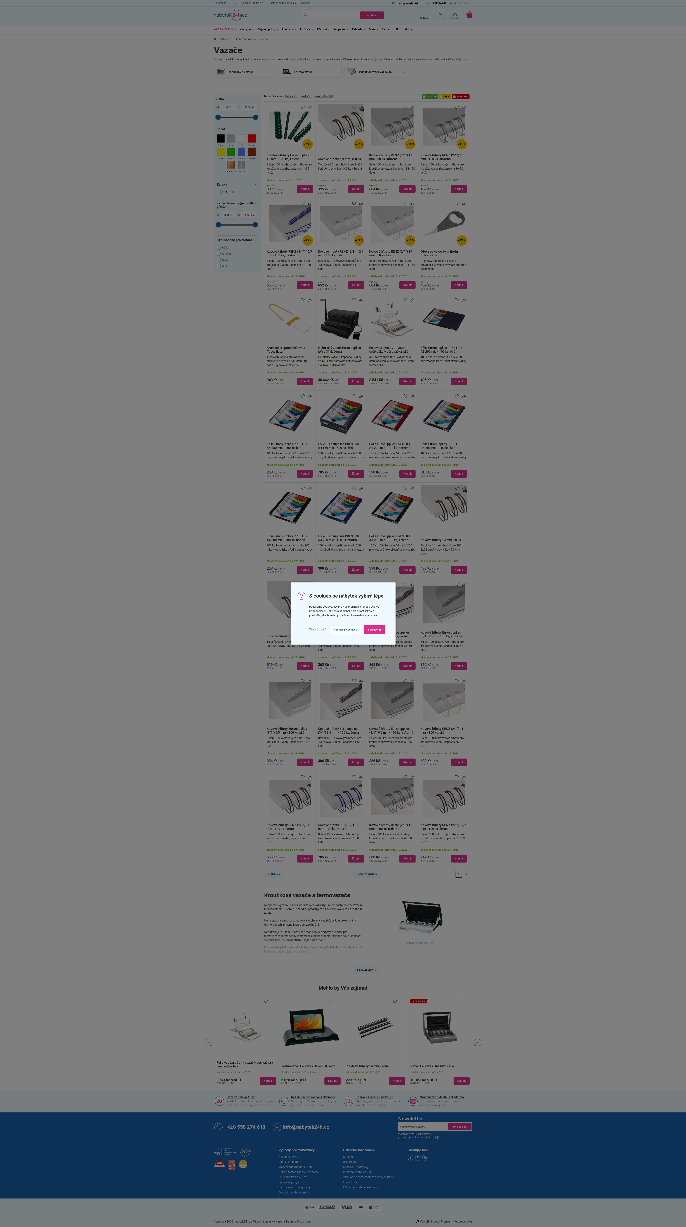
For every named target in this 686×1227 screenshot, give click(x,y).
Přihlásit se (460, 1126)
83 (226, 107)
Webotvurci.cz (463, 1221)
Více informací (317, 629)
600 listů (249, 215)
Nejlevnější (291, 96)
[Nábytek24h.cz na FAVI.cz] (219, 1166)
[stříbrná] (241, 167)
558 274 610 (244, 1127)
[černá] (221, 140)
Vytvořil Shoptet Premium (436, 1221)
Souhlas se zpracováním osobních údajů (368, 1177)
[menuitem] (224, 29)
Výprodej (462, 96)
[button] (246, 1078)
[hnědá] (252, 153)
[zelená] (231, 153)
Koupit (305, 189)
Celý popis (462, 59)
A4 (226, 253)
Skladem (431, 96)
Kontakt (305, 2)
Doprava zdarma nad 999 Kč (374, 1097)
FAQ (234, 2)
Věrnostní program (290, 1182)
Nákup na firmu (288, 1157)
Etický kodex (351, 1182)
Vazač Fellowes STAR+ (420, 942)
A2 (225, 265)
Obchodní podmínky (252, 2)
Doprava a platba (289, 1162)
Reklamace (220, 2)
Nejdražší (306, 96)
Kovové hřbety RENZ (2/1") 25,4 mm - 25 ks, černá (439, 1064)
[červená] (252, 140)
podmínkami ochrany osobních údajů (418, 1137)
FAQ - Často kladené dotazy (360, 1187)
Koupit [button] (268, 1080)
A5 (225, 247)
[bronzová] (231, 167)
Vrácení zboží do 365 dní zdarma (442, 1097)
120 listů (228, 215)
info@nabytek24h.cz (306, 1127)
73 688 (248, 107)
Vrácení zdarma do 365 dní (296, 1167)
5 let (227, 192)
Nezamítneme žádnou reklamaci (313, 1097)
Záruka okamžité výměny (294, 1187)
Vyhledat (371, 15)
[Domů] (215, 39)
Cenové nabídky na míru (294, 1192)
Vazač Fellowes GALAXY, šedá (367, 1066)
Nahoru (275, 874)
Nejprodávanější (324, 96)
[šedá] (231, 140)
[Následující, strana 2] (459, 874)
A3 (225, 259)
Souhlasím (374, 629)
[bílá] (241, 140)
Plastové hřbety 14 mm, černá (302, 1066)
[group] (246, 1042)
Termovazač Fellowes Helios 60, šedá (243, 1066)
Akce (446, 96)
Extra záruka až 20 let (241, 1097)
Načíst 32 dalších (367, 874)
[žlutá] (221, 153)
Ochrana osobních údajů (282, 2)
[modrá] (241, 153)
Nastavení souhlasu (345, 629)
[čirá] (221, 167)
